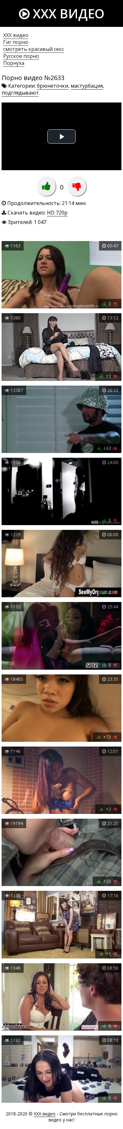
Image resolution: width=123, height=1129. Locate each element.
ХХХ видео (15, 35)
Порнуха (13, 62)
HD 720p (57, 212)
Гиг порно (15, 42)
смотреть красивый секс (33, 49)
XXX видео (67, 13)
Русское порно (21, 56)
